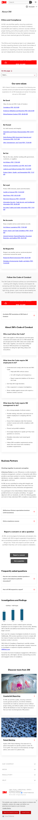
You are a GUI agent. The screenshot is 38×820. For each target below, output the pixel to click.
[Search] (30, 2)
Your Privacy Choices (14, 792)
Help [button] (4, 780)
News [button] (4, 769)
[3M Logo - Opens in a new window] (3, 2)
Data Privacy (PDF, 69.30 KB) (11, 195)
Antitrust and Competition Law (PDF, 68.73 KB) (17, 165)
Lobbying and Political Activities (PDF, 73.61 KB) (17, 169)
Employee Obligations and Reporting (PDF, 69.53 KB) (18, 111)
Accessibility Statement (15, 791)
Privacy (15, 789)
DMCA (29, 789)
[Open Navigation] (35, 2)
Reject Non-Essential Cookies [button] (11, 812)
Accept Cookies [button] (25, 812)
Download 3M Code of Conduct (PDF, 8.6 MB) (20, 62)
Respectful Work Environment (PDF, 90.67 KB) (17, 258)
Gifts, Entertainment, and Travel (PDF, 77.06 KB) (17, 142)
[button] (8, 816)
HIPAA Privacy (22, 789)
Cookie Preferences (29, 792)
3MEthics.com (5, 649)
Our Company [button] (8, 764)
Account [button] (31, 7)
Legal (10, 789)
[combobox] (19, 75)
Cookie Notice (6, 808)
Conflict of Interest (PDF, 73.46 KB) (13, 192)
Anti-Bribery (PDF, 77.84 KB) (11, 162)
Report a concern (19, 555)
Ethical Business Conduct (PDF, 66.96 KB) (15, 114)
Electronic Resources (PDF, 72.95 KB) (14, 199)
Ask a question (19, 561)
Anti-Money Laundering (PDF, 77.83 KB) (15, 227)
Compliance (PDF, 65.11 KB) (11, 107)
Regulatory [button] (7, 775)
